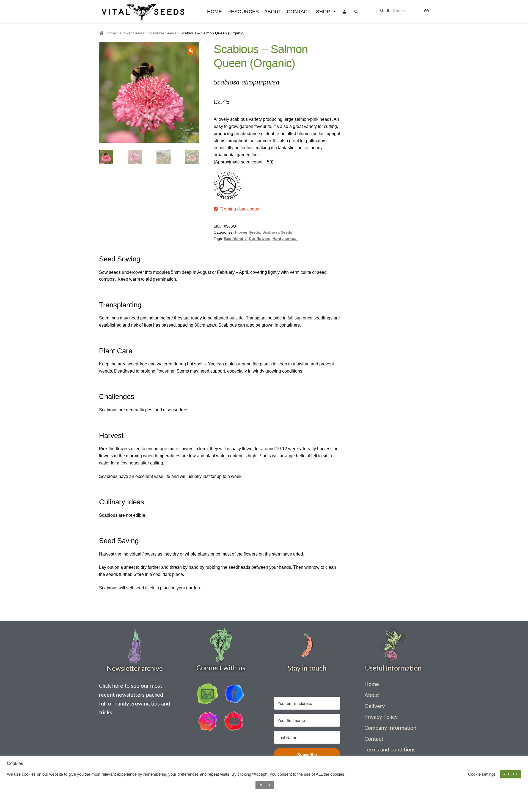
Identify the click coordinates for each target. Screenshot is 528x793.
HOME (214, 11)
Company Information (390, 728)
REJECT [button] (265, 785)
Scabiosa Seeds (162, 33)
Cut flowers (259, 238)
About (272, 11)
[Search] (356, 12)
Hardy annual (285, 238)
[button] (191, 50)
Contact (298, 11)
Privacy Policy (381, 717)
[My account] (344, 11)
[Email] (208, 694)
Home (111, 33)
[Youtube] (234, 721)
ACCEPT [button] (510, 774)
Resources (243, 11)
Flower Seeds (132, 33)
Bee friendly (235, 238)
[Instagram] (208, 721)
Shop (323, 11)
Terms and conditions (390, 750)
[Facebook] (234, 694)
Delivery (374, 706)
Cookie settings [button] (482, 774)
